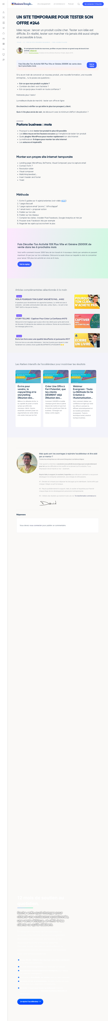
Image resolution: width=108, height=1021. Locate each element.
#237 (63, 201)
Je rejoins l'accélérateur (29, 1002)
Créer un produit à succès (59, 42)
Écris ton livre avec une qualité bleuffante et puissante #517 (42, 339)
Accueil (19, 42)
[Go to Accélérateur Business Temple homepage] (21, 3)
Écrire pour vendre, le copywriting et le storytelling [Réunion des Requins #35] (27, 392)
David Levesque (33, 53)
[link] (3, 33)
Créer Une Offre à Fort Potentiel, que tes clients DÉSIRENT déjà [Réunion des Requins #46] (55, 392)
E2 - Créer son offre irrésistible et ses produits (36, 42)
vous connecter (36, 525)
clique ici (33, 51)
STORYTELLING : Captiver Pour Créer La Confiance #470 (41, 318)
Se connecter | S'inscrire (93, 4)
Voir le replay (91, 65)
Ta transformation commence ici (85, 496)
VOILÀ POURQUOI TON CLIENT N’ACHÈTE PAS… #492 (39, 299)
